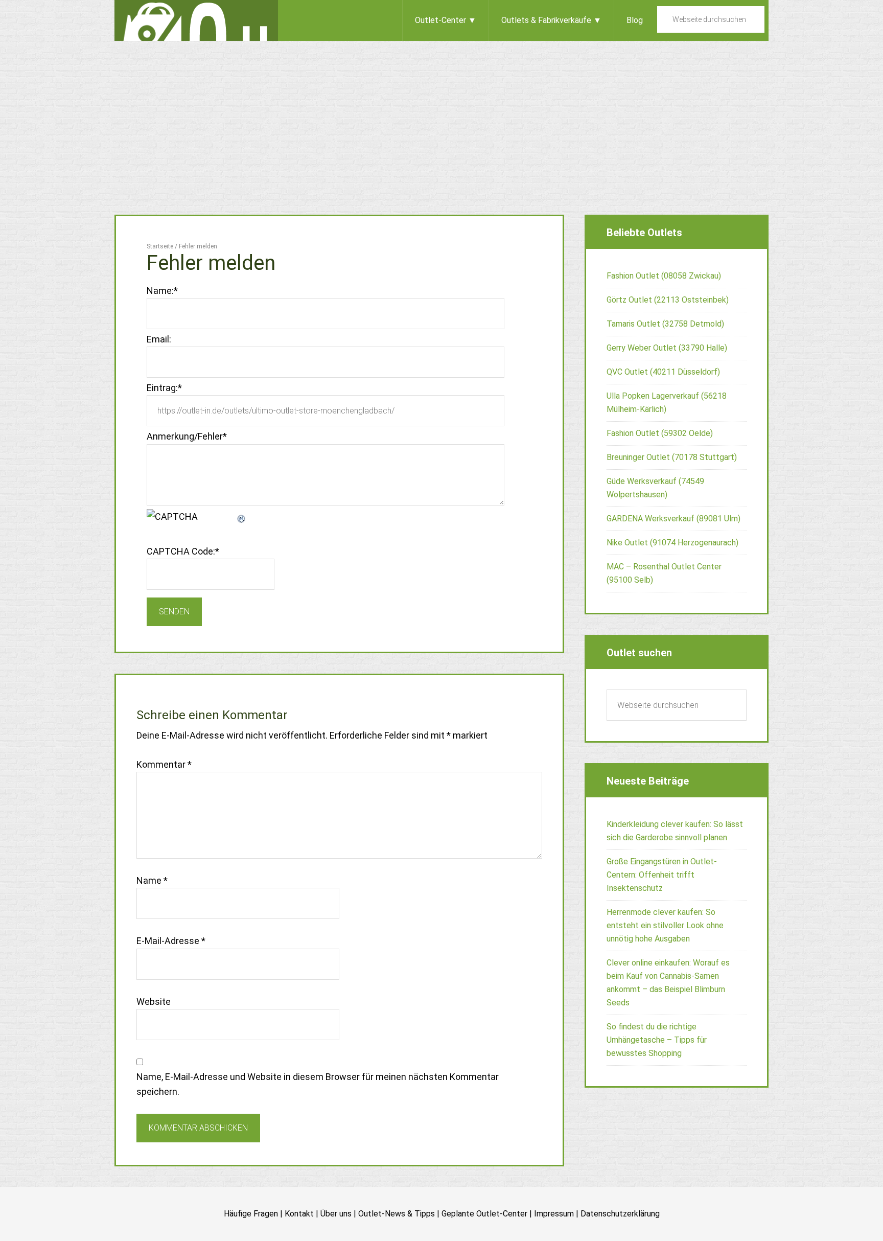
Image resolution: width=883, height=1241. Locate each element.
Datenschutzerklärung (620, 1214)
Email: (159, 339)
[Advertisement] (441, 117)
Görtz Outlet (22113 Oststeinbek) (668, 300)
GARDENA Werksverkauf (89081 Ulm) (673, 518)
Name (152, 880)
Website (153, 1001)
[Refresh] (241, 516)
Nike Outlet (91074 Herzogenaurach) (672, 542)
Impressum (554, 1214)
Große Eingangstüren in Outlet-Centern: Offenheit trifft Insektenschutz (662, 875)
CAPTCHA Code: (183, 551)
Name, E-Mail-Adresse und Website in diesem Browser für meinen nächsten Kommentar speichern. (317, 1084)
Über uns (336, 1214)
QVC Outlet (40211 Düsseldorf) (663, 372)
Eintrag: (164, 387)
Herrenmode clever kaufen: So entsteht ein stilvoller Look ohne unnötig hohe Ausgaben (665, 925)
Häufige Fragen (251, 1214)
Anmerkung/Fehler (187, 436)
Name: (162, 290)
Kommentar (164, 764)
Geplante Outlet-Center (484, 1214)
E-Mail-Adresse (170, 940)
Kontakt (299, 1214)
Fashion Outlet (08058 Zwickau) (664, 276)
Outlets (196, 20)
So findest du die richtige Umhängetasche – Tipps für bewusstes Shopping (657, 1040)
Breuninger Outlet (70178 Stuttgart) (672, 457)
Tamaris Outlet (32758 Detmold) (665, 324)
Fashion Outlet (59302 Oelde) (660, 433)
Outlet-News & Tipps (396, 1214)
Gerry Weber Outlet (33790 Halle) (667, 348)
